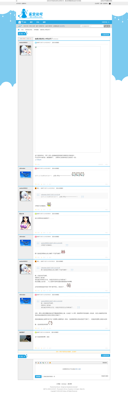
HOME (18, 29)
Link (43, 363)
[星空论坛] (30, 19)
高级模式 (105, 362)
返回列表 (106, 34)
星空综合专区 (28, 29)
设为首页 (18, 3)
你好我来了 (22, 332)
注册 (101, 3)
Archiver (64, 384)
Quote (45, 363)
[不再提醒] (106, 1)
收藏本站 (24, 3)
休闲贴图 (36, 29)
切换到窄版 (110, 4)
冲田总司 (39, 159)
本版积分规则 (104, 376)
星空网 (70, 384)
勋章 (44, 22)
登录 (76, 369)
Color (38, 363)
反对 (50, 184)
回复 (38, 164)
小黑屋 (58, 384)
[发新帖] (23, 33)
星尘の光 (21, 213)
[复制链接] (55, 39)
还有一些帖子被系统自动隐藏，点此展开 (66, 351)
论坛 (25, 22)
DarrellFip (62, 26)
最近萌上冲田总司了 (45, 29)
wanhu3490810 (23, 42)
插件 (31, 22)
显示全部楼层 (55, 42)
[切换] (110, 1)
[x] (16, 1)
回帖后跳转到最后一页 (49, 376)
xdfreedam (22, 168)
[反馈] (102, 1)
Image (41, 363)
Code (48, 363)
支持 (44, 184)
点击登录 (97, 3)
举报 (106, 164)
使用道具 (100, 164)
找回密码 (105, 3)
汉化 (37, 22)
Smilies (50, 363)
